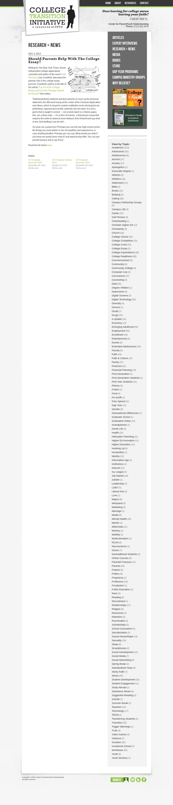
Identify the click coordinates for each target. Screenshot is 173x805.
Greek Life (117, 428)
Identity (116, 456)
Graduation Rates (121, 421)
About (118, 3)
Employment (118, 330)
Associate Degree (121, 171)
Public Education (121, 589)
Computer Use (119, 272)
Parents (116, 566)
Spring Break (119, 664)
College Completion (122, 240)
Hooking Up (118, 448)
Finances (117, 366)
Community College (122, 268)
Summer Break (120, 703)
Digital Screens (120, 295)
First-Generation (120, 374)
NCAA (115, 542)
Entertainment (119, 338)
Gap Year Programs (125, 71)
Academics (118, 147)
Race (114, 593)
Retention (117, 617)
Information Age (120, 460)
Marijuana (117, 503)
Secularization (119, 632)
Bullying (116, 194)
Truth (114, 730)
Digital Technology (122, 299)
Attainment (117, 182)
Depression (118, 291)
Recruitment (118, 601)
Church (116, 232)
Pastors (116, 570)
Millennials (117, 526)
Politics (115, 573)
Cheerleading (119, 221)
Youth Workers (120, 758)
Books (116, 60)
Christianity (118, 229)
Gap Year (117, 405)
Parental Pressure (121, 562)
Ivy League (118, 472)
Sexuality (117, 640)
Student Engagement (123, 683)
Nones (115, 550)
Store (116, 66)
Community (118, 264)
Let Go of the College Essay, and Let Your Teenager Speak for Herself (46, 90)
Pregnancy (117, 577)
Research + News (123, 49)
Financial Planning (122, 370)
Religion (116, 609)
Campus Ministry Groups (128, 77)
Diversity (116, 303)
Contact (144, 3)
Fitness (116, 385)
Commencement (121, 260)
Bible (114, 186)
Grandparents (119, 425)
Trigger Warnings (121, 726)
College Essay (119, 248)
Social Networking (121, 660)
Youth (115, 754)
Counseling (118, 280)
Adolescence (119, 155)
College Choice (120, 236)
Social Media (119, 656)
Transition (117, 722)
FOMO (115, 389)
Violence (116, 738)
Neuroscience (119, 546)
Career (115, 213)
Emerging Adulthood (123, 327)
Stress (115, 675)
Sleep (115, 644)
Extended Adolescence (124, 346)
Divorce (116, 307)
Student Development (123, 679)
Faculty (116, 350)
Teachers (117, 707)
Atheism (116, 175)
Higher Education (121, 444)
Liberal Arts (118, 491)
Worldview (117, 750)
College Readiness (122, 256)
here (49, 145)
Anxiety (116, 163)
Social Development (122, 652)
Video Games (119, 734)
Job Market (118, 475)
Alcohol (116, 159)
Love (114, 495)
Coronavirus (118, 276)
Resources (130, 3)
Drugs (115, 315)
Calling (115, 198)
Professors (117, 581)
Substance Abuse (121, 691)
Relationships (119, 605)
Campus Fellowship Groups (127, 202)
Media (116, 54)
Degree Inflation (120, 287)
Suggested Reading (122, 695)
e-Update (117, 319)
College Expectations (123, 252)
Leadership (118, 483)
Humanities (118, 452)
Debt (114, 283)
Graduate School (121, 417)
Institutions (117, 464)
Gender (116, 409)
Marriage (116, 511)
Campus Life (118, 209)
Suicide (116, 699)
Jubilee (115, 479)
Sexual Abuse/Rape (122, 636)
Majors (115, 499)
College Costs (119, 244)
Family (115, 362)
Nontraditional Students (124, 554)
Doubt (115, 311)
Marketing (117, 507)
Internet (116, 468)
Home (108, 3)
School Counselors (122, 628)
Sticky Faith (118, 671)
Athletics (116, 179)
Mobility (116, 534)
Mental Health (119, 519)
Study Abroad (119, 687)
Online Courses (120, 558)
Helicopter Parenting (123, 436)
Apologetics (118, 167)
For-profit (117, 397)
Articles (118, 37)
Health (115, 432)
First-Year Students (122, 381)
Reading (116, 597)
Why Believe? (121, 83)
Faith (114, 354)
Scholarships (119, 624)
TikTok (115, 715)
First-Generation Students (126, 377)
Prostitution (118, 585)
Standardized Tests (122, 667)
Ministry (116, 530)
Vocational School (121, 746)
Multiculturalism (120, 538)
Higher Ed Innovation (123, 440)
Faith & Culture (120, 358)
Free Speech (119, 401)
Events (115, 342)
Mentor (115, 522)
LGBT (115, 487)
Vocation (116, 742)
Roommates (118, 620)
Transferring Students (123, 718)
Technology (118, 711)
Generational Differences (125, 413)
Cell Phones (118, 217)
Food (114, 393)
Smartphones (119, 648)
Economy (117, 323)
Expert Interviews (124, 43)
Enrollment (117, 334)
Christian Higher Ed (122, 225)
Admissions (118, 151)
